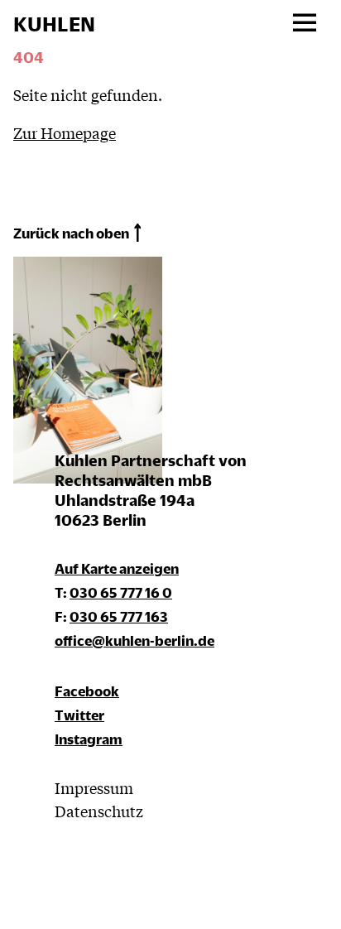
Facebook (87, 691)
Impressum (94, 787)
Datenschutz (99, 810)
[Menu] (304, 23)
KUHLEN (54, 24)
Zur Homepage (64, 132)
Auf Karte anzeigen (117, 568)
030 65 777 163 (119, 616)
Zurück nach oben (71, 233)
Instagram (88, 739)
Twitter (79, 715)
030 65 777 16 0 (121, 592)
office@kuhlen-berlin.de (134, 640)
